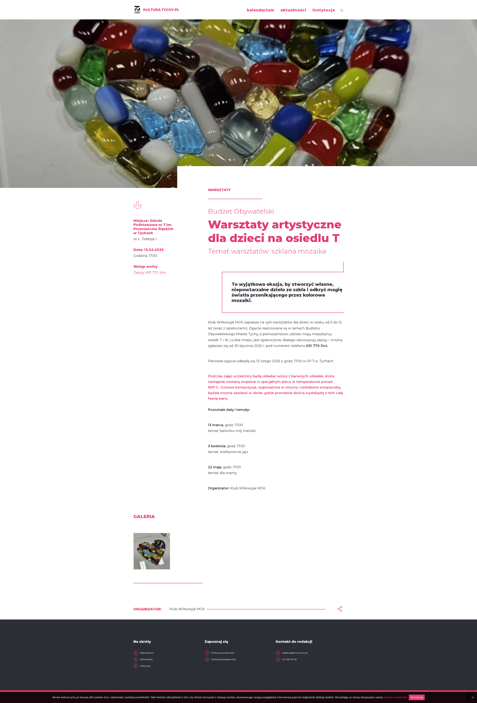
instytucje (323, 10)
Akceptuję (417, 697)
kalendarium (260, 10)
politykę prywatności (395, 697)
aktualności (293, 10)
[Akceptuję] (472, 697)
